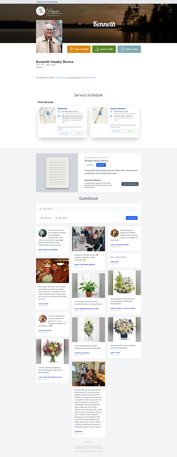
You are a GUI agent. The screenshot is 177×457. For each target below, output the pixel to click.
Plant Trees (78, 133)
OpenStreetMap (90, 451)
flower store (91, 77)
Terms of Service (94, 448)
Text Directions (64, 133)
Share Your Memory (130, 184)
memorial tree (61, 77)
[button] (47, 113)
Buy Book (101, 165)
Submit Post (132, 218)
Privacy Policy (83, 448)
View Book (89, 165)
